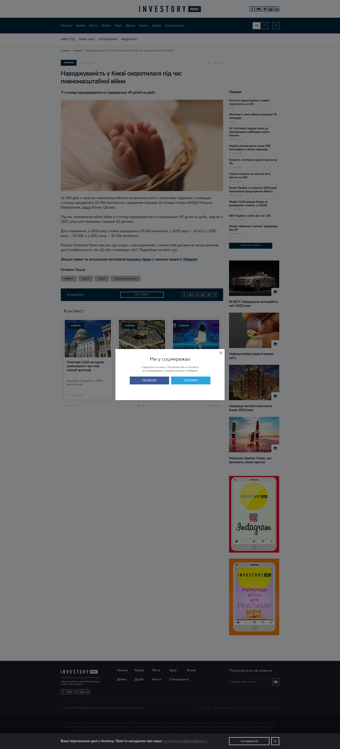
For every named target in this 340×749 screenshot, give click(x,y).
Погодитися (249, 741)
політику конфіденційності (185, 741)
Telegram (191, 380)
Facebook (149, 380)
